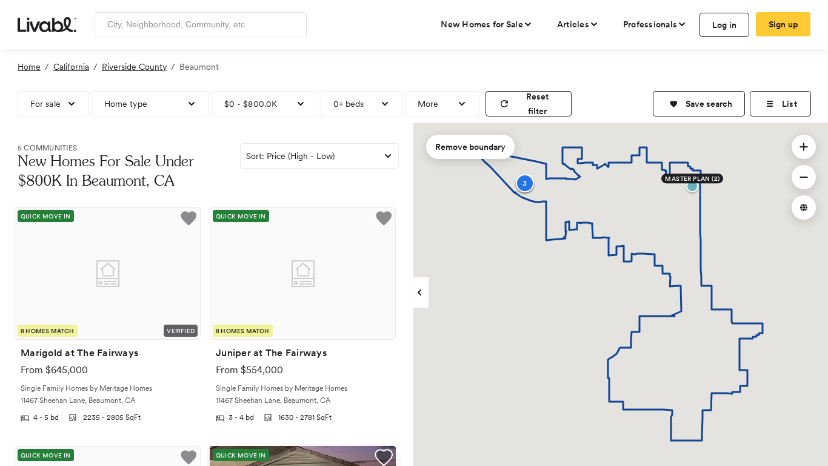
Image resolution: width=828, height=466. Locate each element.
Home (29, 67)
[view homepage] (47, 24)
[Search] (293, 24)
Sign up (783, 24)
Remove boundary (470, 147)
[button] (698, 104)
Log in (724, 25)
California (71, 67)
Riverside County (134, 67)
